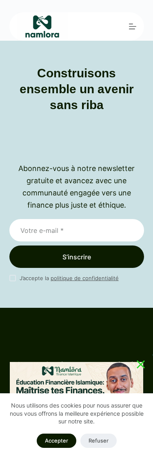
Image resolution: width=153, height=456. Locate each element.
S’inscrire (76, 257)
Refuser (99, 440)
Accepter (56, 440)
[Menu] (132, 26)
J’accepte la (69, 278)
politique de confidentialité (85, 278)
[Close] (141, 364)
